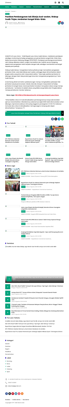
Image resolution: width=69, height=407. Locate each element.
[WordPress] (16, 393)
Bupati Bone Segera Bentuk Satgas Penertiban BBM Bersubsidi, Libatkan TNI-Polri (28, 326)
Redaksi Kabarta (13, 22)
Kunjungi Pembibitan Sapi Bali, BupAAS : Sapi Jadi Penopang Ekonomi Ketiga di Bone (54, 160)
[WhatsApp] (62, 119)
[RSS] (22, 393)
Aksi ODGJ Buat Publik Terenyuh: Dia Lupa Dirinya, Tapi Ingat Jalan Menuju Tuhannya (37, 286)
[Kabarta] (8, 2)
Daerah (7, 14)
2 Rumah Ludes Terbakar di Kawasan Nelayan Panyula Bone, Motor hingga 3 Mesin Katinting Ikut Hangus (36, 305)
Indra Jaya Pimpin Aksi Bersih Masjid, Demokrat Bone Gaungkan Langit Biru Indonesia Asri (14, 160)
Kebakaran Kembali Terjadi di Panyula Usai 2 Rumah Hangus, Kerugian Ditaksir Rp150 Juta (37, 299)
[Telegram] (59, 119)
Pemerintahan (9, 354)
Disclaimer (26, 399)
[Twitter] (55, 119)
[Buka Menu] (59, 3)
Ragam (7, 349)
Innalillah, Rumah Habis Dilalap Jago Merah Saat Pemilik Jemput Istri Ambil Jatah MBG (30, 321)
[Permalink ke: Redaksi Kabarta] (7, 23)
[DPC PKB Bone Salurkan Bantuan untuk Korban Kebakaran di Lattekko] (14, 131)
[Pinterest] (12, 393)
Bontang (9, 361)
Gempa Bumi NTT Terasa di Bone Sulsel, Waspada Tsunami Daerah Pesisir (34, 292)
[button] (55, 3)
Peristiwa (7, 346)
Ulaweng (9, 369)
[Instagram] (19, 393)
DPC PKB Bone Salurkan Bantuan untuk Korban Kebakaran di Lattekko (12, 140)
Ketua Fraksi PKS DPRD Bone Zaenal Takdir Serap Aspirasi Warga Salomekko (34, 160)
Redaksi (7, 399)
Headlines (8, 351)
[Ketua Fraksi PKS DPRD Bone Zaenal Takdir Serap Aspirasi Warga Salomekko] (34, 151)
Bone (8, 364)
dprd (8, 372)
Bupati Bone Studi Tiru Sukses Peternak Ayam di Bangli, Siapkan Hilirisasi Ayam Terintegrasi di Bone (34, 140)
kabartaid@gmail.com (14, 386)
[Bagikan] (62, 23)
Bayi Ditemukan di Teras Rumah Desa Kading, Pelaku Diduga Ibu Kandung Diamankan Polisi (37, 311)
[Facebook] (52, 119)
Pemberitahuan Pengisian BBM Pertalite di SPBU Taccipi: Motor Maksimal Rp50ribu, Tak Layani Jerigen (54, 140)
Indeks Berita (16, 399)
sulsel (8, 366)
